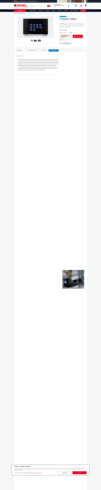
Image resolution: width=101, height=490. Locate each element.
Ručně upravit (64, 472)
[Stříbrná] (65, 30)
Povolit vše (80, 472)
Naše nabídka (20, 10)
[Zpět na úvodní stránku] (21, 6)
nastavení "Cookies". (39, 472)
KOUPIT (78, 36)
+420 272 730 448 (69, 43)
